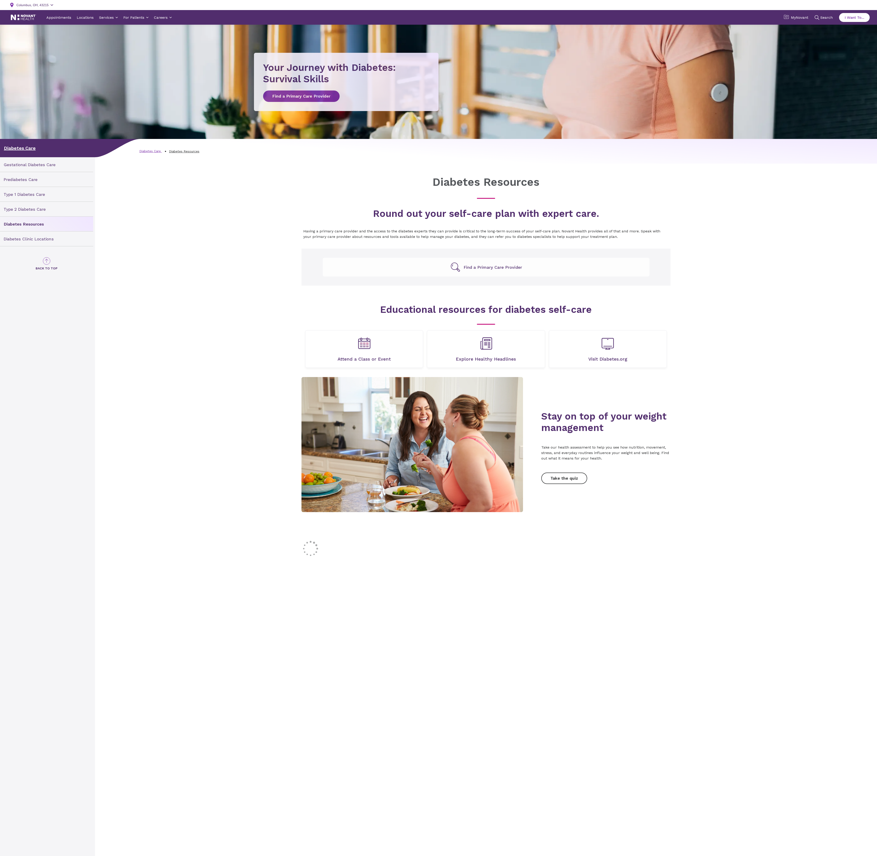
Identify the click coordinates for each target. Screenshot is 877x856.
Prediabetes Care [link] (20, 179)
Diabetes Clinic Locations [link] (29, 238)
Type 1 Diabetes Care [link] (24, 194)
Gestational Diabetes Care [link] (29, 164)
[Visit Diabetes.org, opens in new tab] (607, 349)
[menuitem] (46, 164)
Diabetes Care (20, 148)
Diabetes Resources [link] (24, 223)
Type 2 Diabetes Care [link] (25, 209)
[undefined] (486, 267)
